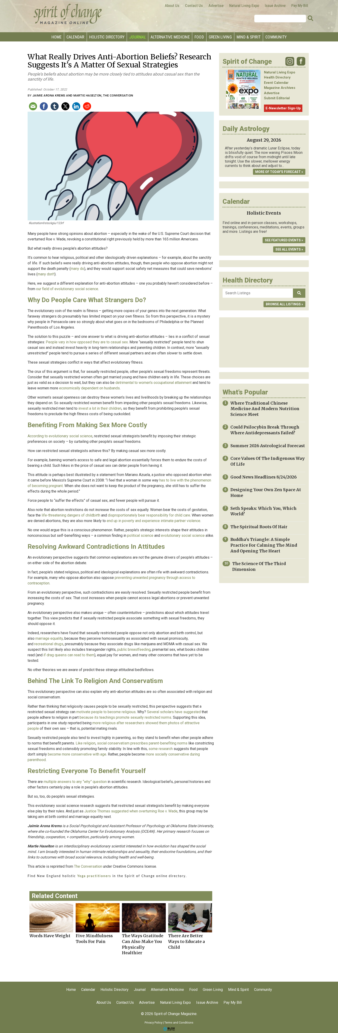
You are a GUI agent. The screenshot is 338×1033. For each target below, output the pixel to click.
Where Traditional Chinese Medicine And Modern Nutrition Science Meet (264, 409)
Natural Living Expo (244, 5)
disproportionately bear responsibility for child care (149, 515)
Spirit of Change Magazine (67, 14)
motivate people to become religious (106, 712)
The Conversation (88, 866)
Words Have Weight (49, 935)
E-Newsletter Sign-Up (283, 108)
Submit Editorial (277, 98)
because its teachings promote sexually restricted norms (125, 717)
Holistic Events (264, 213)
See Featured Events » (284, 240)
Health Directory (277, 77)
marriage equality (49, 638)
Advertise (216, 5)
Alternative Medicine (170, 37)
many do (77, 268)
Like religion (85, 743)
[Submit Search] (310, 18)
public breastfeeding (134, 649)
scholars (167, 712)
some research (161, 749)
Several (153, 712)
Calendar (75, 37)
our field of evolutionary (55, 289)
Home (57, 37)
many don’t (45, 274)
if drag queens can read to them (68, 655)
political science (140, 535)
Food (199, 37)
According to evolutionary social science (60, 436)
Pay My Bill (299, 5)
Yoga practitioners (94, 876)
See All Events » (289, 249)
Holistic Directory (107, 37)
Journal (137, 37)
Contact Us (194, 5)
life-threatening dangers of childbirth (71, 515)
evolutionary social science (183, 535)
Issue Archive (275, 5)
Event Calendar (276, 83)
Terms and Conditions (178, 1022)
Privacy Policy (153, 1022)
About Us (172, 5)
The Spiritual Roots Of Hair (258, 526)
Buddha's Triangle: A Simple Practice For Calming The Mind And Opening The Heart (263, 545)
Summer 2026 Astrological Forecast (267, 445)
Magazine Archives (279, 88)
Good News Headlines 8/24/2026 (263, 477)
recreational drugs (48, 644)
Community (275, 37)
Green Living (220, 37)
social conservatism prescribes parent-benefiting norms (142, 743)
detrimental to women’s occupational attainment (153, 382)
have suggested (188, 712)
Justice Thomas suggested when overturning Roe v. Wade (131, 811)
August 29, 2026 (264, 140)
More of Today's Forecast (278, 172)
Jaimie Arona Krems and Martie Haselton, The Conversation (82, 95)
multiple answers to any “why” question (75, 781)
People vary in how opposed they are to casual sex (87, 342)
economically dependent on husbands (89, 388)
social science (86, 289)
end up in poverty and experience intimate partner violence (153, 521)
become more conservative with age (77, 754)
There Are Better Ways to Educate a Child (186, 941)
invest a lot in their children (99, 408)
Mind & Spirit (249, 37)
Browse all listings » (284, 304)
